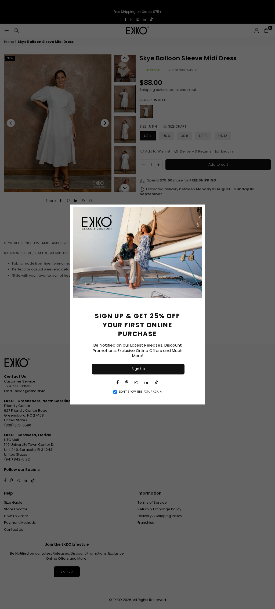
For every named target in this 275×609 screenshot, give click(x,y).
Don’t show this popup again (140, 392)
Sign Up (138, 368)
